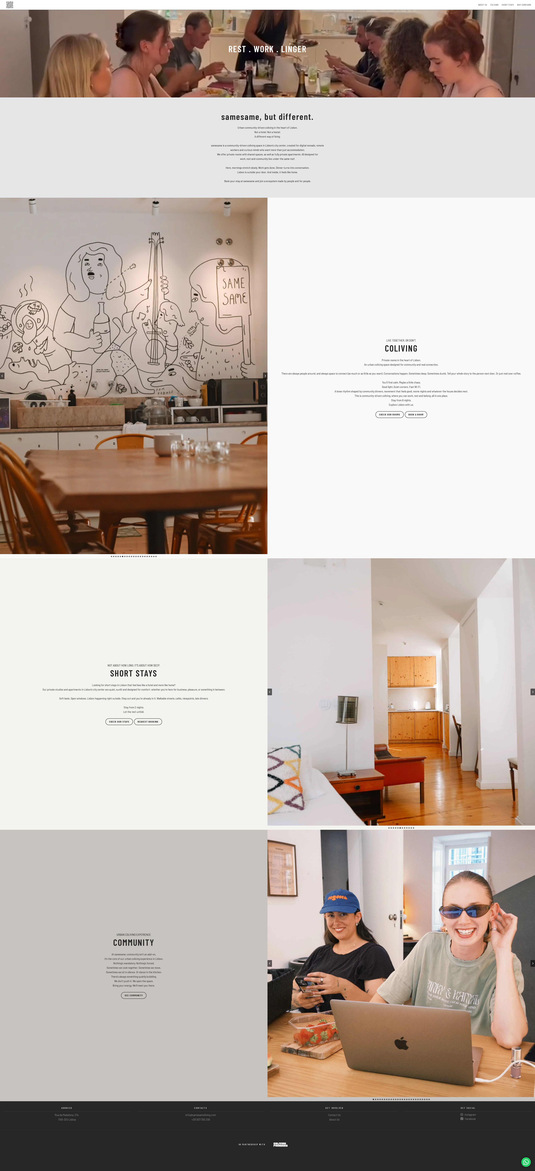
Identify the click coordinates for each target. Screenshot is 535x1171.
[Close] (284, 564)
